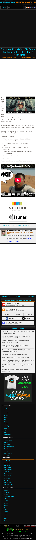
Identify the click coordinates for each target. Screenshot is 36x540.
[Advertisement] (18, 28)
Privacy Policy (28, 538)
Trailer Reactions (8, 227)
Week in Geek (7, 482)
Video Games (7, 434)
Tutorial (5, 518)
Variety (5, 432)
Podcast (6, 511)
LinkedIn (18, 241)
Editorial (6, 498)
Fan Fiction (6, 501)
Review (5, 516)
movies (10, 225)
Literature (6, 415)
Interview (6, 503)
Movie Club (6, 448)
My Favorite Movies (8, 476)
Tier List (6, 480)
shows (29, 225)
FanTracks (6, 442)
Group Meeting (7, 444)
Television (6, 428)
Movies (5, 417)
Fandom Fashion (8, 469)
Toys (5, 430)
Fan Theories (7, 465)
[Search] (24, 7)
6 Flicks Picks (7, 461)
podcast (15, 225)
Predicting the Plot (8, 478)
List (4, 507)
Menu (4, 7)
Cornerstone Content (9, 496)
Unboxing (6, 455)
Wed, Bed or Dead (8, 484)
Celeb (5, 408)
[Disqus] (18, 269)
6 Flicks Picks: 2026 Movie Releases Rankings (14, 354)
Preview (6, 514)
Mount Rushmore (8, 473)
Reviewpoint (7, 451)
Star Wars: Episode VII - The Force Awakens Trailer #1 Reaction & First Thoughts (18, 52)
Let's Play (6, 505)
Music (5, 419)
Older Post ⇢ (30, 296)
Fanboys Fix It (7, 467)
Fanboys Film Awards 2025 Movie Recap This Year (15, 357)
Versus (5, 520)
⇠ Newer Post (5, 296)
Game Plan (6, 471)
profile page (23, 239)
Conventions (7, 411)
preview (20, 225)
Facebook (11, 241)
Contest (6, 494)
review (25, 225)
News (5, 509)
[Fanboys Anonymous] (18, 3)
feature (5, 225)
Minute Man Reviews (9, 446)
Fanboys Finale (7, 463)
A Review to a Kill (8, 440)
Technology (7, 426)
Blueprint (6, 490)
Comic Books (7, 413)
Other (5, 421)
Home (18, 296)
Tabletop (6, 423)
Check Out (6, 492)
